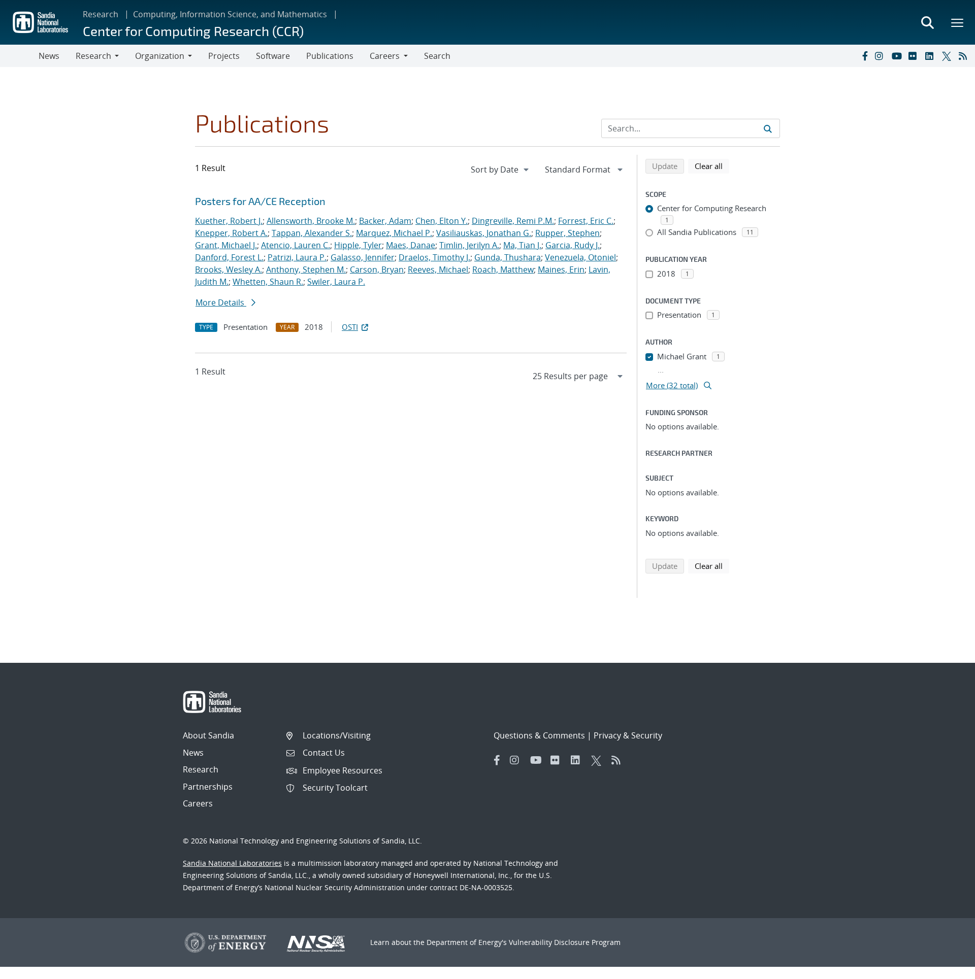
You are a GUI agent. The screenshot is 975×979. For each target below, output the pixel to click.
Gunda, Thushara (507, 257)
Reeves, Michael (438, 269)
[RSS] (965, 56)
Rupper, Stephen (567, 233)
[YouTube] (898, 56)
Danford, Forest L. (229, 257)
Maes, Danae (410, 245)
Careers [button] (385, 55)
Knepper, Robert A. (231, 233)
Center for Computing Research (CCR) (193, 31)
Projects (224, 55)
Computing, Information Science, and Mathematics (230, 14)
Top (944, 967)
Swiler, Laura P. (336, 281)
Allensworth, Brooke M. (311, 220)
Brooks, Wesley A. (228, 269)
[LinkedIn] (931, 56)
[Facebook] (864, 56)
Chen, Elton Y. (441, 220)
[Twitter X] (948, 56)
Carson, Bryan (377, 269)
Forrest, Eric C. (585, 220)
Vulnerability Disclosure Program (565, 942)
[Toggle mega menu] (958, 22)
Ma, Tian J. (522, 245)
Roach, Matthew (503, 269)
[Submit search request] (768, 128)
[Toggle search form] (927, 22)
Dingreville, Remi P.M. (513, 220)
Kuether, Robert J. (229, 220)
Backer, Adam (385, 220)
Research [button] (93, 55)
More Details (221, 302)
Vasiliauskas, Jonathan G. (483, 233)
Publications (329, 55)
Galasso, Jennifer (363, 257)
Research (100, 14)
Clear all (712, 165)
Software (273, 55)
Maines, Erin (561, 269)
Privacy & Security (628, 735)
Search (437, 55)
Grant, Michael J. (226, 245)
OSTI (350, 327)
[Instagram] (881, 56)
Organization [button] (159, 55)
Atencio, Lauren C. (295, 245)
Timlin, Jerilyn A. (469, 245)
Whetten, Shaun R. (268, 281)
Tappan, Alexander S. (312, 233)
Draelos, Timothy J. (434, 257)
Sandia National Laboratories (232, 863)
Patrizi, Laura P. (297, 257)
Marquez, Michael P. (394, 233)
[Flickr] (914, 56)
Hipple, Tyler (358, 245)
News (49, 55)
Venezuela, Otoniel (580, 257)
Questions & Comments (539, 735)
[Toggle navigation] (19, 56)
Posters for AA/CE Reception (260, 201)
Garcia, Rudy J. (572, 245)
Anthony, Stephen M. (306, 269)
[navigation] (501, 169)
